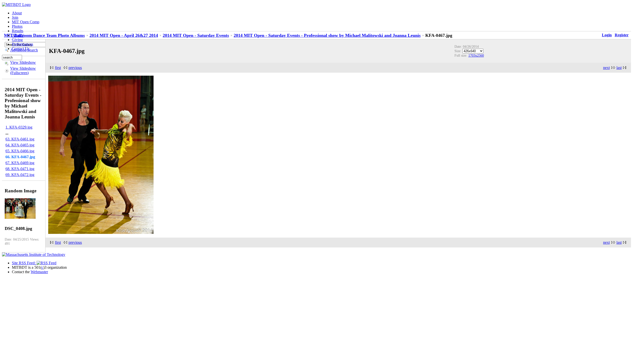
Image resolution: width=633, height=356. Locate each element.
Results (17, 31)
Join (15, 17)
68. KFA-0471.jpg (19, 169)
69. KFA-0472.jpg (19, 175)
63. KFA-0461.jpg (19, 139)
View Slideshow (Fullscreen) (23, 70)
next (606, 68)
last (619, 68)
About (17, 13)
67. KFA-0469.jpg (19, 163)
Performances (22, 44)
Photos (17, 26)
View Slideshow (23, 62)
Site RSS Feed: (24, 263)
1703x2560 (476, 55)
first (58, 68)
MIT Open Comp (25, 22)
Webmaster (39, 272)
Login (607, 35)
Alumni (18, 35)
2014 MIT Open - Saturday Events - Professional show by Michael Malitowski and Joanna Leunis (327, 35)
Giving (17, 40)
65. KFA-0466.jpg (19, 151)
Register (622, 35)
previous (75, 68)
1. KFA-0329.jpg (18, 127)
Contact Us (20, 48)
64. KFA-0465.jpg (19, 145)
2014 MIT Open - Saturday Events (196, 35)
